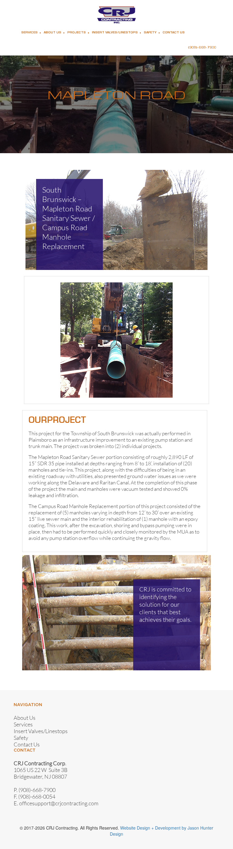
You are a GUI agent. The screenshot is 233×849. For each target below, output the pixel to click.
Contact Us (174, 32)
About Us (52, 32)
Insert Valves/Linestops (115, 32)
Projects (76, 32)
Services (29, 32)
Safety (150, 32)
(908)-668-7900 (202, 47)
